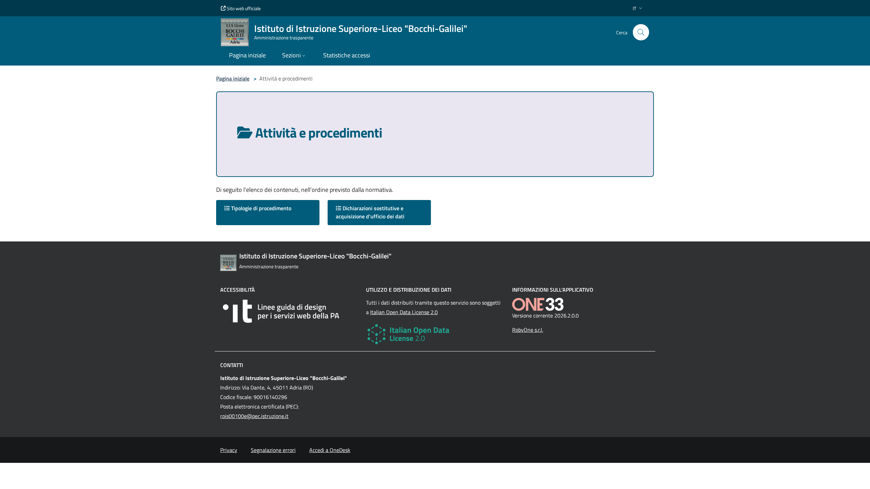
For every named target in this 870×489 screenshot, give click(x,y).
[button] (638, 8)
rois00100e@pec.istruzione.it (254, 416)
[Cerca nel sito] (641, 32)
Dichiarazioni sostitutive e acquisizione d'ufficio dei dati (370, 212)
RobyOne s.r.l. (527, 330)
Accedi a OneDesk (329, 450)
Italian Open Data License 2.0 (404, 312)
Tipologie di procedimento (260, 208)
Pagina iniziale (232, 78)
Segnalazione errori (273, 450)
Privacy (228, 450)
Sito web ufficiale (243, 8)
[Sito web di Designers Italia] (289, 311)
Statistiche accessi (346, 55)
